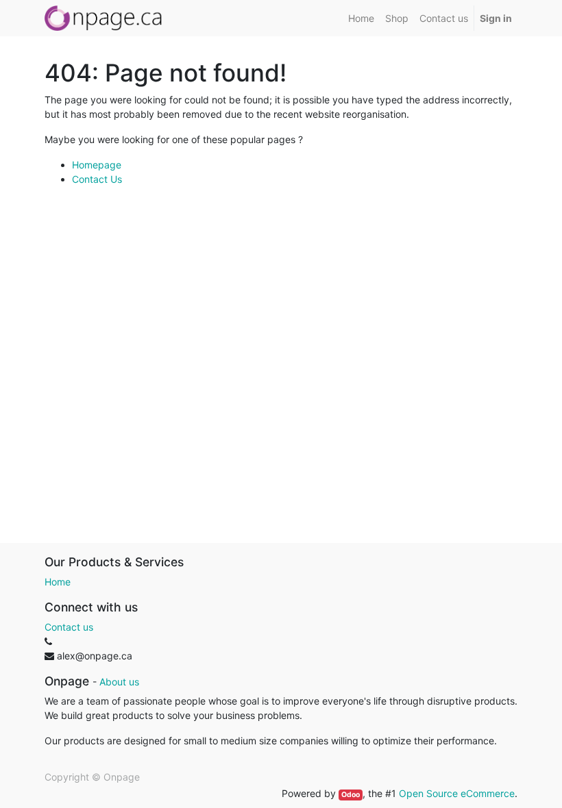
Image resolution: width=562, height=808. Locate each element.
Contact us (69, 627)
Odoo (350, 794)
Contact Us (97, 179)
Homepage (96, 165)
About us (119, 681)
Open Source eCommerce (457, 793)
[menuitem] (361, 18)
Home (58, 582)
